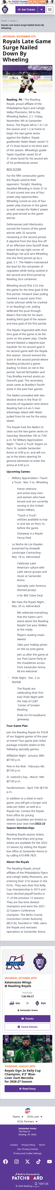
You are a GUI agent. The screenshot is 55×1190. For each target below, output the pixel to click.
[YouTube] (49, 1161)
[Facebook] (5, 1161)
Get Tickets (28, 9)
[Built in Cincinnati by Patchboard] (27, 1176)
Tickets (29, 1018)
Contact (14, 1144)
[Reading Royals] (5, 9)
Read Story (29, 1088)
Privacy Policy (28, 1144)
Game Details (29, 1027)
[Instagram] (16, 1161)
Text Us (43, 1183)
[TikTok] (38, 1161)
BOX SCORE (14, 169)
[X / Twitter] (27, 1161)
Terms (42, 1144)
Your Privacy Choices (27, 1149)
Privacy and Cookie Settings (27, 1153)
